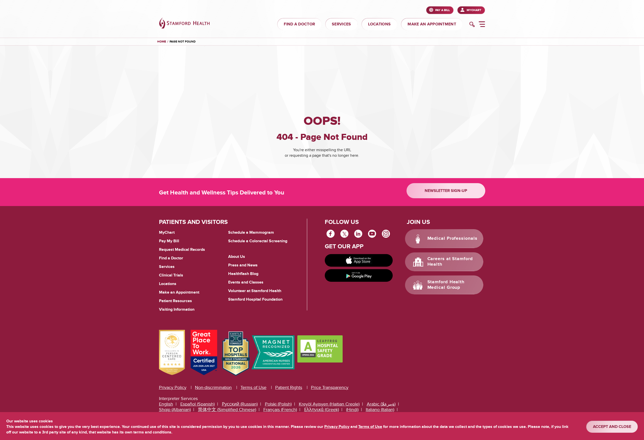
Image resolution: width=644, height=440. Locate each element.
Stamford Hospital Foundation (255, 299)
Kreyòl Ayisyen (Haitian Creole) (329, 404)
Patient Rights (288, 387)
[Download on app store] (359, 260)
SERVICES (341, 24)
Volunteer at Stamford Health (254, 290)
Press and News (243, 265)
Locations (167, 283)
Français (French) (280, 409)
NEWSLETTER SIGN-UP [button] (446, 190)
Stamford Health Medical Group (446, 284)
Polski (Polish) (278, 404)
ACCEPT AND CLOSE (612, 426)
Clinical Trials (171, 275)
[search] (472, 25)
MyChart (474, 10)
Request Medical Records (182, 250)
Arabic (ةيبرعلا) (381, 404)
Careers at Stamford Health (450, 261)
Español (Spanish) (197, 404)
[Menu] (482, 25)
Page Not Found (183, 42)
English (166, 404)
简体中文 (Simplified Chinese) (227, 409)
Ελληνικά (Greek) (321, 409)
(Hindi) (352, 409)
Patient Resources (175, 300)
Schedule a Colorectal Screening (257, 241)
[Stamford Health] (184, 23)
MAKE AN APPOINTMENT (432, 24)
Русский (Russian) (240, 404)
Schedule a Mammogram (251, 232)
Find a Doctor (171, 258)
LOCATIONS (379, 24)
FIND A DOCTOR (299, 24)
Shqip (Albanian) (175, 409)
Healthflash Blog (243, 273)
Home (161, 41)
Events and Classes (245, 282)
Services (167, 266)
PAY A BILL (442, 10)
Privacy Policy (172, 387)
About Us (236, 256)
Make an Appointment (179, 292)
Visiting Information (176, 309)
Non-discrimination (213, 387)
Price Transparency (329, 387)
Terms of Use (253, 387)
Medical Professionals (452, 238)
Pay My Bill (169, 241)
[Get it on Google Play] (359, 275)
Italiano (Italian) (380, 409)
